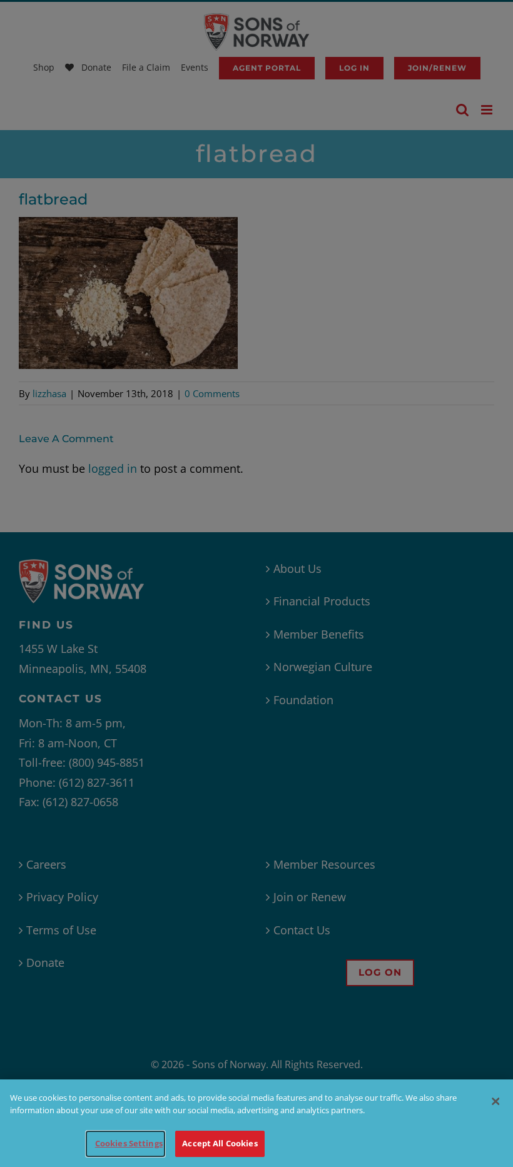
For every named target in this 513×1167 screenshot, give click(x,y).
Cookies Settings (129, 1143)
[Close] (495, 1101)
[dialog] (256, 1123)
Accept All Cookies (219, 1143)
